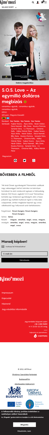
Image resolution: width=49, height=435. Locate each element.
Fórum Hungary (18, 211)
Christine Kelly (29, 138)
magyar (13, 220)
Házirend (6, 304)
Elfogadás (24, 425)
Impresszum (7, 292)
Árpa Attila (28, 124)
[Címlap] (11, 2)
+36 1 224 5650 (40, 324)
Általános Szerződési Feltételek (24, 374)
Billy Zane (27, 126)
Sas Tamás (14, 121)
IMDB (4, 118)
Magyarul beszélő (17, 115)
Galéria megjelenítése (24, 83)
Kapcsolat (6, 298)
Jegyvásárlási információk (14, 309)
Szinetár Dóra (16, 129)
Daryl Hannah (16, 126)
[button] (38, 2)
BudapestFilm (24, 379)
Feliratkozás (24, 260)
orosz (34, 220)
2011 (4, 112)
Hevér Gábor (39, 124)
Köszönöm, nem (24, 431)
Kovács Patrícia (39, 126)
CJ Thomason (29, 129)
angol (29, 220)
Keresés (33, 2)
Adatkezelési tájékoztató (25, 384)
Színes (10, 217)
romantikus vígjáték (10, 106)
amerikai (21, 220)
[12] (25, 102)
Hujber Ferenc (16, 124)
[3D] (8, 118)
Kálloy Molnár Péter (24, 131)
